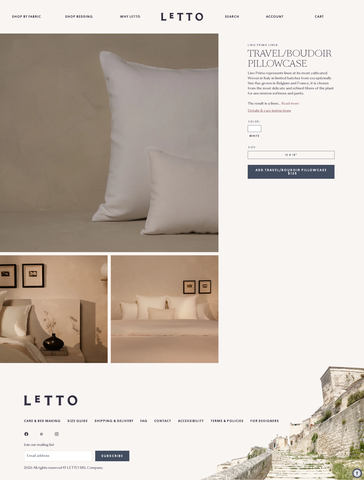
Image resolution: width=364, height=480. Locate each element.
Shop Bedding (79, 16)
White (254, 135)
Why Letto (130, 16)
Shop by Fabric (26, 16)
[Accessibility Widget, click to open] (357, 473)
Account (275, 16)
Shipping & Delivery (114, 421)
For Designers (264, 421)
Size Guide (77, 421)
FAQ (143, 421)
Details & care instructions (269, 110)
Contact (162, 421)
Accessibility (191, 421)
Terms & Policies (227, 421)
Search (232, 16)
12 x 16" (291, 154)
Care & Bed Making (42, 421)
